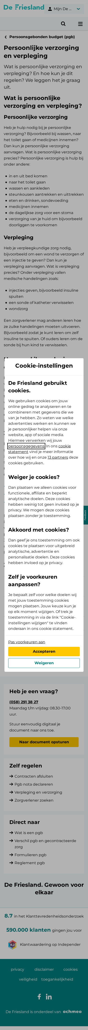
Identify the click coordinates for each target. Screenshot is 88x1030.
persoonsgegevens (26, 446)
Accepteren (44, 651)
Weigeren (44, 663)
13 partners (58, 457)
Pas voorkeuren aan (26, 642)
